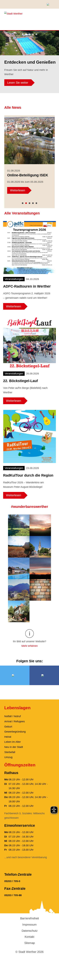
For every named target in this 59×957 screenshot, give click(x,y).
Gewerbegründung (15, 731)
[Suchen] (49, 4)
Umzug (8, 757)
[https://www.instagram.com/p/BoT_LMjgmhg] (19, 611)
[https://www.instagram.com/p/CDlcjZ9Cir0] (19, 568)
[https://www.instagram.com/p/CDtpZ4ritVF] (40, 546)
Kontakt (29, 936)
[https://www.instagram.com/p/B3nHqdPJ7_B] (19, 589)
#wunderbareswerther (29, 507)
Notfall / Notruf (12, 716)
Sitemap (29, 943)
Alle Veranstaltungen (22, 213)
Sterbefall (9, 752)
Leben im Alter (12, 741)
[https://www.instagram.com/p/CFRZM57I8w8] (19, 525)
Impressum (29, 924)
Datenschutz (30, 930)
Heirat (7, 736)
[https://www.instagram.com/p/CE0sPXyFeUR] (40, 525)
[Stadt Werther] (13, 13)
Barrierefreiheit (29, 918)
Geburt (8, 726)
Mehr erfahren (29, 645)
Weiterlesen (17, 190)
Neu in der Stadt (13, 747)
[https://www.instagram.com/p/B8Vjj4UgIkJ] (40, 568)
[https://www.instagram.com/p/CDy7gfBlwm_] (19, 546)
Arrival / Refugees (14, 721)
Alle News (12, 107)
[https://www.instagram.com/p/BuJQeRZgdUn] (40, 589)
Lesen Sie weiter (17, 82)
